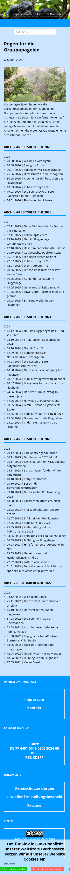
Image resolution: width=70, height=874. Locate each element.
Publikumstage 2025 (37, 261)
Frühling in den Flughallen (41, 658)
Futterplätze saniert (37, 562)
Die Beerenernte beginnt (40, 257)
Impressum (34, 699)
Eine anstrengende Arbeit (40, 453)
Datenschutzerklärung (34, 788)
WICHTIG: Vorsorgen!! (38, 161)
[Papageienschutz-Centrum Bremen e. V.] (35, 16)
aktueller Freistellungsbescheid (34, 796)
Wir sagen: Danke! (35, 597)
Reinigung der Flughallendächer (45, 536)
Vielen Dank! (32, 662)
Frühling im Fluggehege (39, 540)
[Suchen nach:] (35, 31)
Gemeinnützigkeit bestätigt (41, 287)
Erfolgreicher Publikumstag (41, 518)
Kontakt (34, 707)
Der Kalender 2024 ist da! (40, 457)
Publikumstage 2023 (37, 523)
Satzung (34, 805)
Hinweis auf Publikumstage (41, 400)
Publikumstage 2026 (37, 187)
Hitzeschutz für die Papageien (43, 174)
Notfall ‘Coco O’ (33, 348)
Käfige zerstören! (35, 479)
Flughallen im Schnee (38, 200)
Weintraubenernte (36, 265)
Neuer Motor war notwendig (42, 653)
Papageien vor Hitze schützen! (43, 170)
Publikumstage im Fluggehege (43, 414)
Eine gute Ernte (34, 165)
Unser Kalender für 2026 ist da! (44, 248)
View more (9, 863)
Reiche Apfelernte (35, 235)
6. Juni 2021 (14, 60)
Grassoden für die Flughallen (43, 418)
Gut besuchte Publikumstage (42, 252)
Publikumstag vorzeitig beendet (44, 379)
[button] (64, 23)
